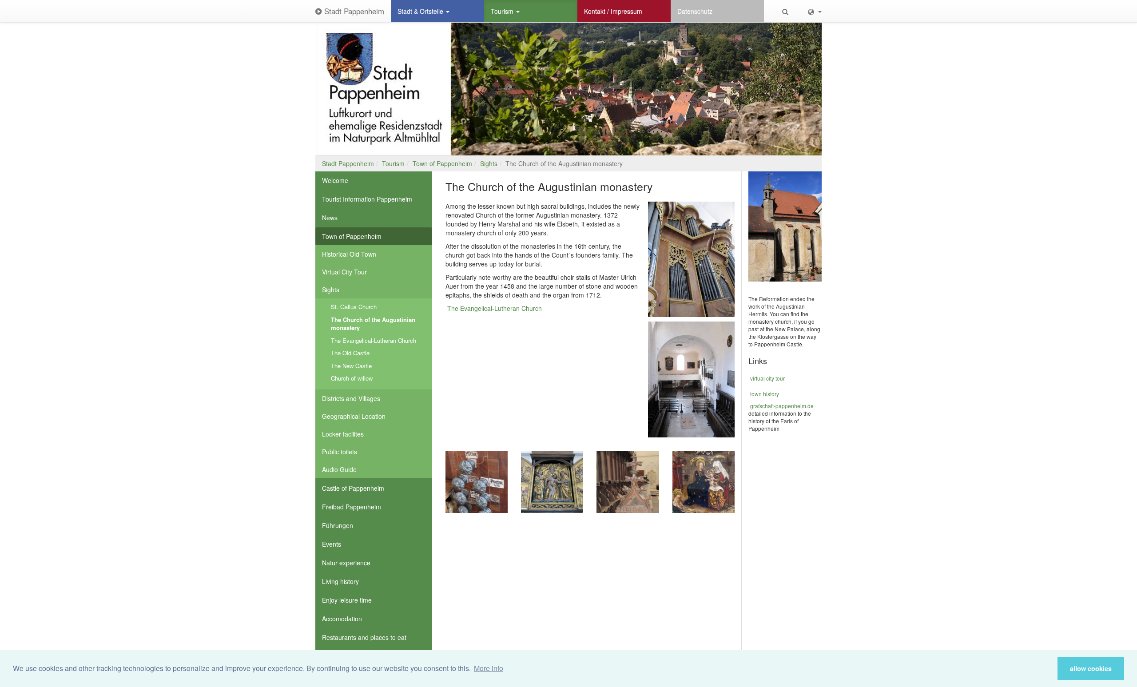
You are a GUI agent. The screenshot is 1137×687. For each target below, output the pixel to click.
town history (764, 393)
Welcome (335, 180)
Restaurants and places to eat (364, 637)
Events (331, 544)
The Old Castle (350, 353)
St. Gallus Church (354, 306)
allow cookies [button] (1091, 668)
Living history (340, 581)
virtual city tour (767, 378)
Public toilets (339, 451)
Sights (488, 163)
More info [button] (488, 668)
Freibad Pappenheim (351, 506)
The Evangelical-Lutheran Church (373, 340)
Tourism (503, 11)
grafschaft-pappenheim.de (782, 405)
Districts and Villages (351, 398)
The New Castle (351, 365)
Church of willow (352, 378)
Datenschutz (694, 11)
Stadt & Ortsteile (421, 11)
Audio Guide (339, 469)
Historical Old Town (349, 254)
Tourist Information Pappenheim (367, 199)
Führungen (337, 525)
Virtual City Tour (344, 271)
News (330, 217)
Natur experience (346, 562)
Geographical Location (354, 416)
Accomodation (342, 618)
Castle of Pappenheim (353, 488)
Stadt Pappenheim (353, 10)
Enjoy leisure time (347, 600)
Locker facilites (343, 433)
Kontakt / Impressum (613, 11)
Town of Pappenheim (442, 163)
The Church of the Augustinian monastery (373, 323)
